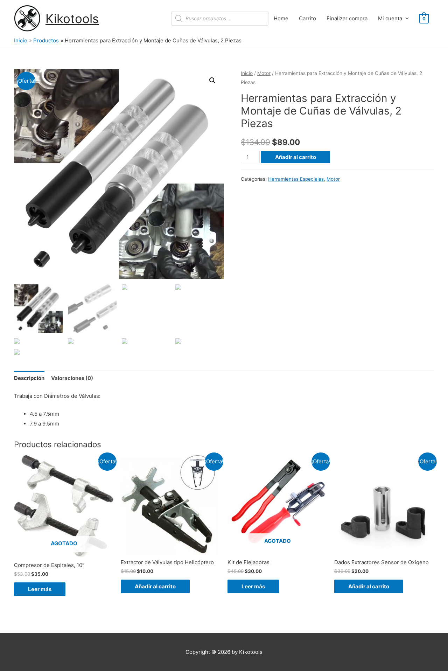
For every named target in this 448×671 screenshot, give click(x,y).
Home (281, 18)
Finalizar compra (347, 18)
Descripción (29, 378)
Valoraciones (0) (72, 378)
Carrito (307, 18)
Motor (264, 73)
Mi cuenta (390, 18)
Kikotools (72, 18)
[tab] (29, 378)
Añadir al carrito (295, 157)
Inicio (247, 73)
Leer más (39, 589)
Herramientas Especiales (296, 179)
